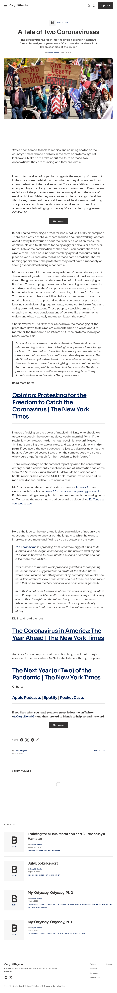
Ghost (46, 986)
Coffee (63, 904)
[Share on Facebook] (22, 739)
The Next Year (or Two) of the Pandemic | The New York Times (56, 674)
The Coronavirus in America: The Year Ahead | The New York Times (58, 634)
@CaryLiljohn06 (23, 716)
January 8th (83, 487)
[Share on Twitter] (27, 739)
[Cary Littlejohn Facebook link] (6, 977)
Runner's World (44, 850)
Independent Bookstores (79, 904)
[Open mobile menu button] (5, 5)
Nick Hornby (54, 875)
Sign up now (58, 221)
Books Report (41, 875)
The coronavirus (25, 547)
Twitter (93, 964)
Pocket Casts (72, 697)
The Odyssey (34, 904)
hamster (56, 850)
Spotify (50, 697)
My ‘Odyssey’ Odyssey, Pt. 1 (50, 922)
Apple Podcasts (26, 697)
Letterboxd (95, 978)
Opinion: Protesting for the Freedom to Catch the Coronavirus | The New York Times (50, 406)
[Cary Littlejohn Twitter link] (10, 977)
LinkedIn (93, 969)
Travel (44, 907)
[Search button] (89, 6)
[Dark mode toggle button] (94, 6)
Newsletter (62, 23)
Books (31, 875)
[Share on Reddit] (32, 739)
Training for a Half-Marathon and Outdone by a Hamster (66, 836)
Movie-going (34, 907)
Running (32, 850)
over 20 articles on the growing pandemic (73, 491)
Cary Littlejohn (53, 52)
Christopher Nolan (50, 904)
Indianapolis (98, 904)
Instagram (94, 973)
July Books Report (43, 863)
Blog (14, 846)
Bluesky (109, 964)
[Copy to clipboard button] (37, 739)
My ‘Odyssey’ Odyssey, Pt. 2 (50, 893)
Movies (109, 904)
